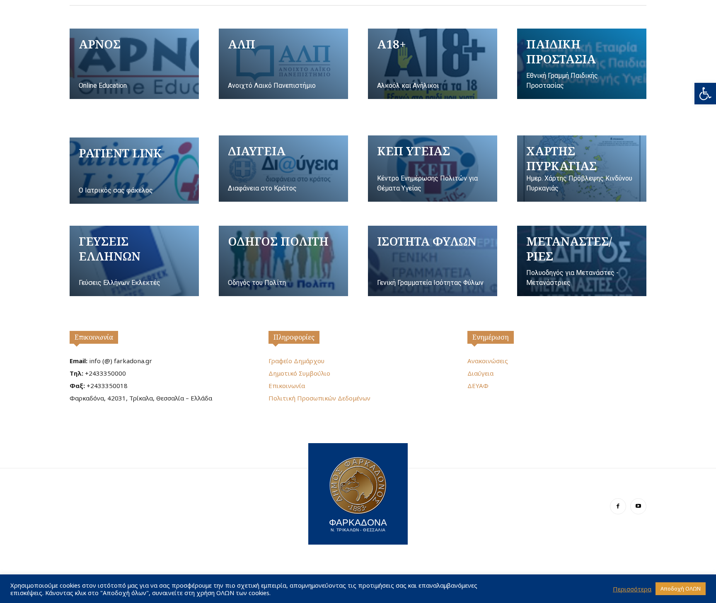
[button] (705, 93)
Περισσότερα (632, 589)
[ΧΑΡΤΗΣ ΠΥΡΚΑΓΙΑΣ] (581, 168)
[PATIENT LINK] (134, 170)
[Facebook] (618, 506)
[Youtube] (638, 506)
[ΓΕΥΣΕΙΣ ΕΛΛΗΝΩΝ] (134, 261)
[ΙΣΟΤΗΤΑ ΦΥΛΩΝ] (432, 261)
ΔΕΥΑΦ (478, 385)
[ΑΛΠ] (283, 64)
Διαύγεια (480, 373)
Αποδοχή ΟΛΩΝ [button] (680, 588)
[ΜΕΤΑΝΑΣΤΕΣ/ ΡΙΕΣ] (581, 261)
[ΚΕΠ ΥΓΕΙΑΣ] (432, 168)
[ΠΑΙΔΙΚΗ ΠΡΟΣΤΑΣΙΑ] (581, 64)
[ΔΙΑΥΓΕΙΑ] (283, 168)
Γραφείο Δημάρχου (296, 361)
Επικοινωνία (94, 337)
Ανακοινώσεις (487, 361)
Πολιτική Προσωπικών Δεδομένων (319, 398)
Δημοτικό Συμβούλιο (299, 373)
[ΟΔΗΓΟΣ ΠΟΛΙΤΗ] (283, 261)
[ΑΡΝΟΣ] (134, 64)
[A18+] (432, 64)
